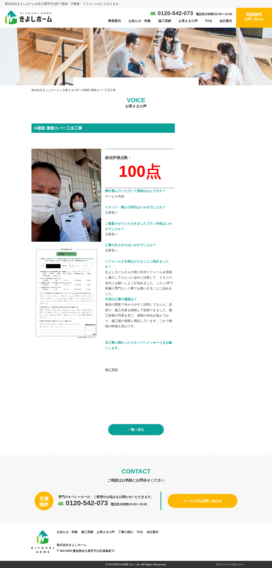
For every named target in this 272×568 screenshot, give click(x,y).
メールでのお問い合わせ (202, 501)
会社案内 (225, 20)
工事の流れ (125, 532)
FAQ (208, 20)
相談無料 (254, 16)
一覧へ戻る (136, 429)
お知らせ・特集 (139, 20)
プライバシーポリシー (230, 564)
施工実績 (164, 20)
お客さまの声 (188, 20)
